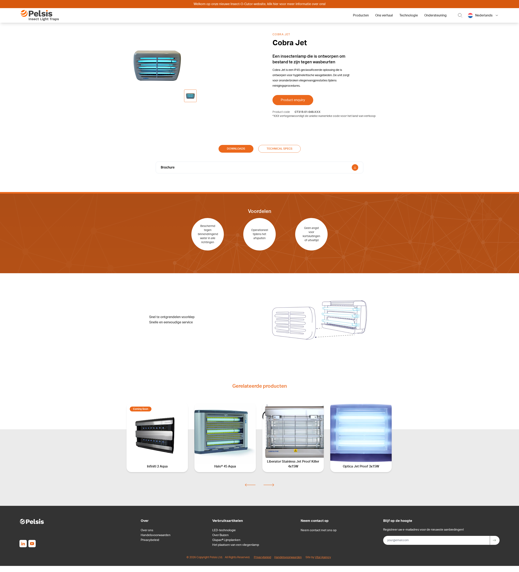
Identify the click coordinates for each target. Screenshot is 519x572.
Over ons (147, 530)
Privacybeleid (150, 540)
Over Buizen (220, 535)
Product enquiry (293, 100)
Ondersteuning (435, 15)
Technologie (408, 15)
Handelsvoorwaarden (155, 535)
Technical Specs (279, 148)
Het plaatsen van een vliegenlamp (235, 544)
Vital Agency (323, 557)
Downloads (236, 148)
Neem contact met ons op (319, 530)
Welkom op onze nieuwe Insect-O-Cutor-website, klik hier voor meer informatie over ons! (260, 4)
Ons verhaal (384, 15)
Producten (361, 15)
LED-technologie (224, 530)
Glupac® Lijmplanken (226, 540)
